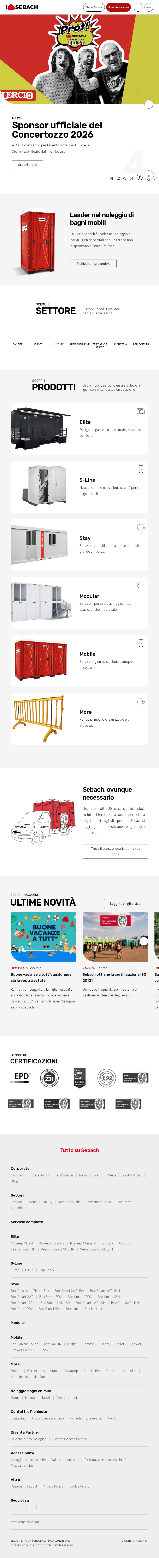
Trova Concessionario (48, 1409)
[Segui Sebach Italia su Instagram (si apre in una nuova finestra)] (22, 1497)
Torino (61, 1388)
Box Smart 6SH (109, 1287)
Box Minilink (93, 1299)
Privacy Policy (53, 1477)
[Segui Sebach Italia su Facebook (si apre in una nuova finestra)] (12, 1497)
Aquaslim (129, 1361)
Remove (88, 1334)
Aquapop (71, 1361)
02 (118, 169)
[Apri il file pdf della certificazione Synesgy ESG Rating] (107, 1068)
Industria (124, 1192)
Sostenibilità (40, 1166)
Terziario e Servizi (99, 1192)
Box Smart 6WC (50, 1287)
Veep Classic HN (23, 1240)
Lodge (72, 1334)
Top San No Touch (24, 1334)
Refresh (111, 1361)
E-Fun (29, 1260)
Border (16, 1361)
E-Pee (15, 1260)
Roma (15, 1388)
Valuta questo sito (65, 1450)
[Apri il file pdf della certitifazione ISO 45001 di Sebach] (57, 1094)
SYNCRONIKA (140, 1531)
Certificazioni (64, 1166)
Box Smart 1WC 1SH (90, 1293)
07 (155, 169)
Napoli (46, 1388)
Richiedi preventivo (118, 7)
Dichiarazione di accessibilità (105, 1450)
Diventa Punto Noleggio (29, 1429)
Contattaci (18, 1409)
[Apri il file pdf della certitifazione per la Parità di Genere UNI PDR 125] (92, 1094)
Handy (105, 1334)
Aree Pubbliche (69, 1192)
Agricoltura (19, 1198)
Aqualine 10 (19, 1367)
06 (148, 169)
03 (124, 169)
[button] (149, 104)
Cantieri (16, 1192)
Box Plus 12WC (22, 1299)
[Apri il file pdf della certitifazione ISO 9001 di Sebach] (135, 1068)
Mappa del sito (22, 1456)
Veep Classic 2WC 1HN (58, 1240)
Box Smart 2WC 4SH (69, 1281)
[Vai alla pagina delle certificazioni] (21, 1068)
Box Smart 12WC (79, 1287)
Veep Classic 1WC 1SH (96, 1240)
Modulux (125, 1234)
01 (111, 169)
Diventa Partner (93, 7)
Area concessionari (25, 1512)
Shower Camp (21, 1340)
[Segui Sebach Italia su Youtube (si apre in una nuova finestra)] (32, 1497)
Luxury (47, 1192)
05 (139, 167)
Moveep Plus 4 (22, 1234)
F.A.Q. (112, 1409)
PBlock (42, 1340)
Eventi (97, 1166)
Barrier (32, 1361)
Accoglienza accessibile (28, 1450)
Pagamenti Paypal (24, 1477)
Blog (14, 1172)
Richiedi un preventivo (94, 254)
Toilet (120, 1334)
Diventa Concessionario (69, 1429)
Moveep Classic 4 (83, 1234)
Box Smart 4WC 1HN (105, 1281)
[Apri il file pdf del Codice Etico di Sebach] (49, 1068)
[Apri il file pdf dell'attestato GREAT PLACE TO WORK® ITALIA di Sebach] (80, 1068)
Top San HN (52, 1334)
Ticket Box (41, 1281)
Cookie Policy (79, 1477)
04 (131, 169)
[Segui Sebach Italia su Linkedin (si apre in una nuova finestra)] (42, 1497)
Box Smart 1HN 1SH (55, 1293)
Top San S (46, 1260)
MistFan (39, 1367)
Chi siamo (18, 1166)
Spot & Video (131, 1166)
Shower (135, 1334)
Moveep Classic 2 (51, 1234)
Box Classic (19, 1281)
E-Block (107, 1234)
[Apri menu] (149, 7)
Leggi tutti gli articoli (126, 894)
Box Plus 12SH (49, 1299)
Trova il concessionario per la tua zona (115, 842)
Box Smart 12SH (23, 1293)
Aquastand (51, 1361)
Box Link (72, 1299)
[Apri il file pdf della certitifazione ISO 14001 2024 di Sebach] (21, 1094)
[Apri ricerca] (138, 7)
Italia (74, 1388)
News (83, 1166)
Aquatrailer (92, 1361)
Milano (30, 1388)
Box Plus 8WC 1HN (125, 1293)
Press (112, 1166)
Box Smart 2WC (22, 1287)
